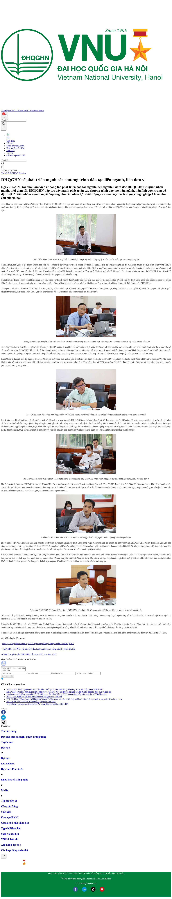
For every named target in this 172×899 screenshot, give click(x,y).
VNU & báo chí (9, 839)
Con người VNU (10, 817)
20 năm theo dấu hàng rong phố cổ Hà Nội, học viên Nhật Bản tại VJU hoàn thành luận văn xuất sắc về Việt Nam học (56, 694)
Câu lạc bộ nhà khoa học (15, 822)
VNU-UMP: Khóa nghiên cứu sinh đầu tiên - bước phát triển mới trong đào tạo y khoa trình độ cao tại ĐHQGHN (54, 689)
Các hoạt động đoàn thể (14, 850)
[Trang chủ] (81, 108)
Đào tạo (9, 143)
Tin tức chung (9, 731)
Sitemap (40, 110)
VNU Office (16, 110)
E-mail (25, 110)
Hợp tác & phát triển (15, 148)
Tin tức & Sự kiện (9, 173)
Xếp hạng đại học (11, 844)
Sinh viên (10, 150)
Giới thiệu (10, 141)
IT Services (32, 110)
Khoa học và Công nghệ (14, 779)
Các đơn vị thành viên (15, 155)
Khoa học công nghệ (15, 146)
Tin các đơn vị (9, 800)
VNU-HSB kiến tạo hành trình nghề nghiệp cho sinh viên (30, 701)
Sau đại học (7, 763)
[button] (86, 712)
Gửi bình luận (7, 676)
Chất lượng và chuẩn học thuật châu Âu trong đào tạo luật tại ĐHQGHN (37, 704)
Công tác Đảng (9, 806)
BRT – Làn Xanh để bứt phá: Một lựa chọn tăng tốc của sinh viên (34, 697)
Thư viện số (6, 110)
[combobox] (4, 115)
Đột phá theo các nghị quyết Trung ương (23, 736)
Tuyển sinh (7, 742)
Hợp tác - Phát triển (12, 769)
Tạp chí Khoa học (11, 828)
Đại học (5, 758)
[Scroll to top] (3, 856)
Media (4, 790)
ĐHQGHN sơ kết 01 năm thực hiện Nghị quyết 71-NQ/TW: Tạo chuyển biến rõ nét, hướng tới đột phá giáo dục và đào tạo (58, 692)
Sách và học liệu (10, 833)
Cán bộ (9, 153)
